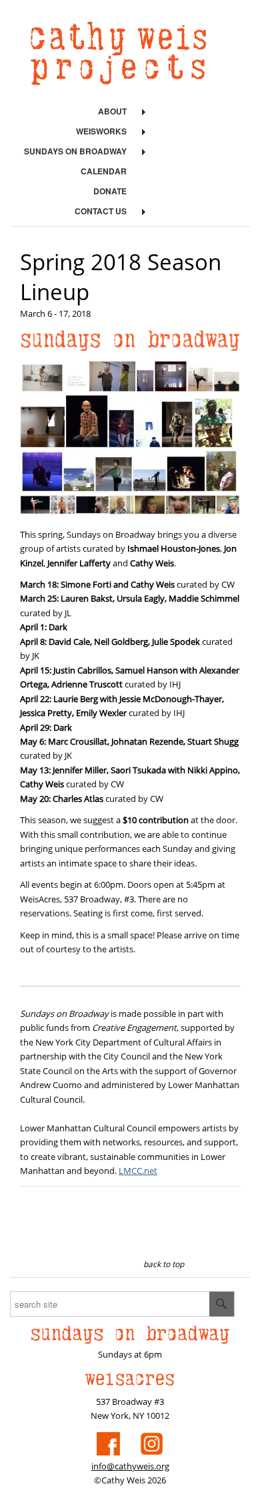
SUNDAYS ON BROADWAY (75, 151)
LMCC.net (138, 1171)
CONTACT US (101, 211)
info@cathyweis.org (130, 1466)
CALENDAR (104, 171)
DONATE (110, 191)
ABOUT (112, 111)
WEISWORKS (101, 131)
